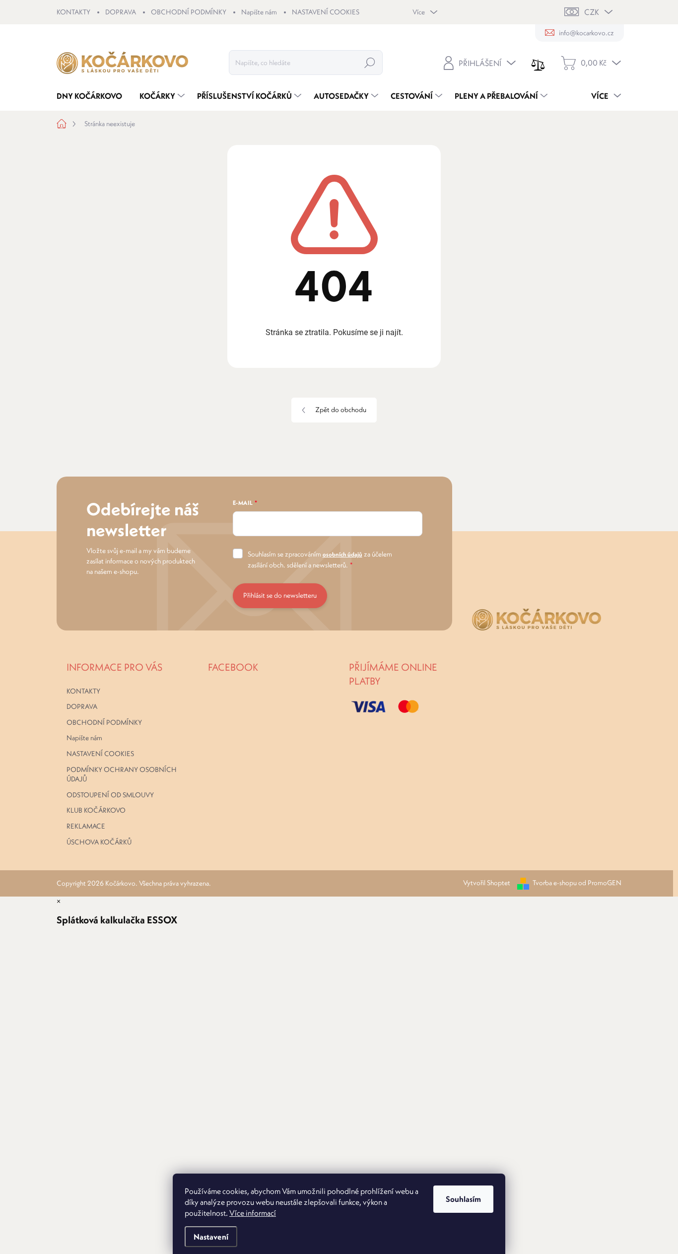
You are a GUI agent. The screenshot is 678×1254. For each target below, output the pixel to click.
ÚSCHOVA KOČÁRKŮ (99, 841)
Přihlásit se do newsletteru (280, 595)
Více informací (252, 1213)
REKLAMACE (86, 826)
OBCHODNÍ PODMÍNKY (188, 11)
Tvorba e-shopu (555, 882)
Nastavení (211, 1237)
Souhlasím (463, 1199)
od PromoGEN (599, 882)
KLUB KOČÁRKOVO (96, 810)
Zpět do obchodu (340, 409)
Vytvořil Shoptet (486, 882)
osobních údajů (342, 554)
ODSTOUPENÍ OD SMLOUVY (110, 794)
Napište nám (259, 11)
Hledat (370, 62)
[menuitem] (93, 96)
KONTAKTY (73, 11)
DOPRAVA (120, 11)
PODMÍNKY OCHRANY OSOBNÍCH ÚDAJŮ (122, 774)
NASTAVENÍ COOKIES (325, 11)
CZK (591, 12)
